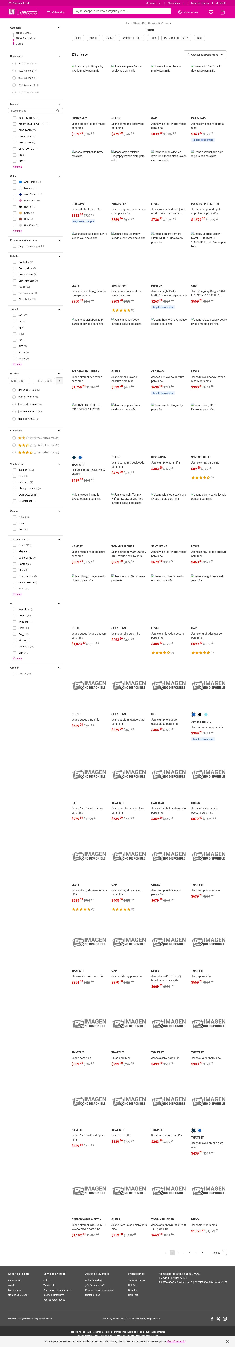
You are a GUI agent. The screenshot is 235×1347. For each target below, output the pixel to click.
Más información (176, 1341)
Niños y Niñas (23, 32)
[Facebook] (212, 1319)
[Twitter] (218, 1319)
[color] (74, 457)
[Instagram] (225, 1319)
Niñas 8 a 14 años (25, 38)
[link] (89, 103)
